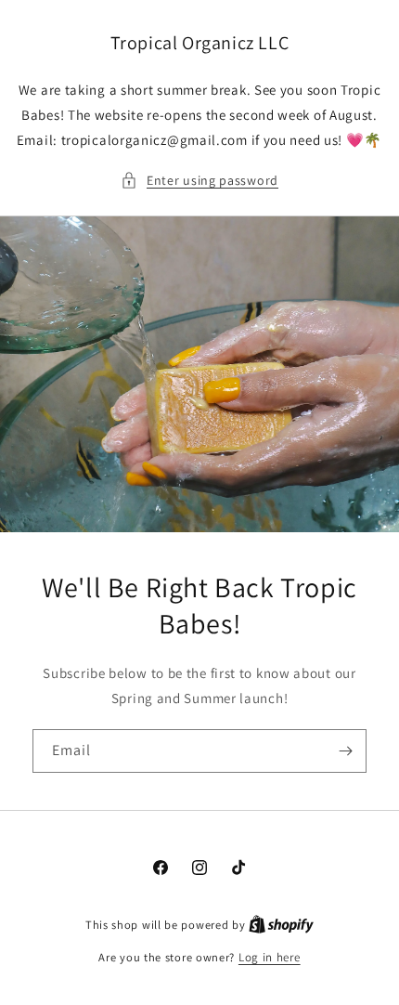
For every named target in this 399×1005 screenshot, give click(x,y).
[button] (199, 180)
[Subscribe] (345, 751)
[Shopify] (281, 925)
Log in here (269, 957)
